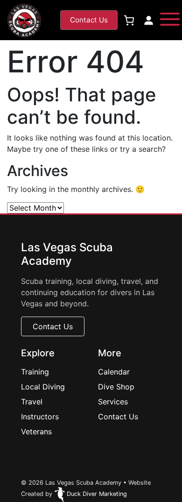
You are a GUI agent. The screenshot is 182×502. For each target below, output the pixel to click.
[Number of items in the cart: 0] (129, 20)
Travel (31, 401)
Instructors (40, 416)
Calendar (114, 371)
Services (113, 401)
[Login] (148, 20)
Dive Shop (116, 386)
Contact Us (118, 416)
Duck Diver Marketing (96, 493)
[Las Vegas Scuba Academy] (24, 20)
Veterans (36, 431)
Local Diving (43, 386)
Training (35, 371)
